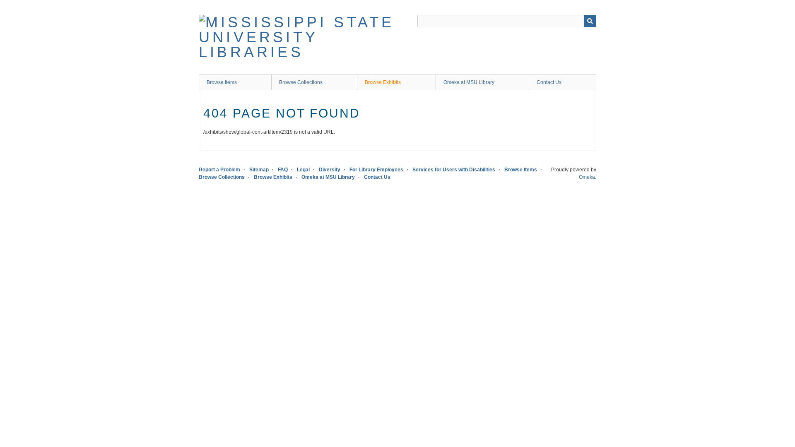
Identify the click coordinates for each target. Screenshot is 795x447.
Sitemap (259, 170)
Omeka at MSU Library (468, 82)
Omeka (587, 177)
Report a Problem (219, 170)
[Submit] (590, 21)
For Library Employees (376, 170)
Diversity (329, 170)
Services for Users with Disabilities (453, 170)
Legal (303, 170)
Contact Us (549, 82)
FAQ (283, 170)
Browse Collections (301, 82)
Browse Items (222, 82)
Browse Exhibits (383, 82)
